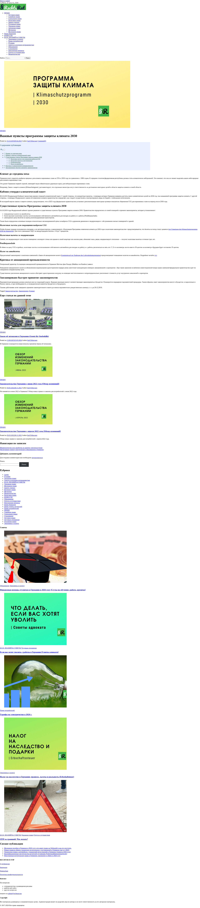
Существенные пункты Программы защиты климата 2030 (24, 157)
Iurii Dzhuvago (32, 141)
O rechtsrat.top (5, 864)
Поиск (2, 461)
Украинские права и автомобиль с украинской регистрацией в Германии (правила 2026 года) (37, 852)
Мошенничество (14, 54)
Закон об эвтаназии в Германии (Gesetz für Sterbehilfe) (24, 336)
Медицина (12, 30)
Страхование (13, 49)
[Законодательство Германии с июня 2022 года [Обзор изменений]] (100, 361)
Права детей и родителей (13, 506)
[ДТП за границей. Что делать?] (100, 806)
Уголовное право (14, 24)
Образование (13, 47)
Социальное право (15, 19)
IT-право (11, 43)
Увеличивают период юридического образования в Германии (22, 450)
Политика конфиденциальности (11, 874)
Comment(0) (42, 141)
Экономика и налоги (15, 39)
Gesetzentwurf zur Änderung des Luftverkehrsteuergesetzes (81, 255)
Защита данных (13, 22)
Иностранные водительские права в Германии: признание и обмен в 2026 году (32, 856)
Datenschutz (4, 871)
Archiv (6, 475)
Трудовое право (13, 15)
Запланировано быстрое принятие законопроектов (21, 167)
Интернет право (10, 490)
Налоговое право (14, 20)
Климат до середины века (14, 153)
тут (156, 255)
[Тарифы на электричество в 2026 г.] (100, 681)
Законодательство (11, 291)
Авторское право (14, 28)
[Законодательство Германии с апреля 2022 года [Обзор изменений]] (100, 409)
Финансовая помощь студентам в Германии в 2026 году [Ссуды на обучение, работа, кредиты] (42, 590)
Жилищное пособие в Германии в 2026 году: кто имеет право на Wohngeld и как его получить (37, 848)
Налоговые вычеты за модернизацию (21, 160)
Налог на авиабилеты (17, 164)
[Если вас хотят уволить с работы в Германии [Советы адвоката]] (100, 619)
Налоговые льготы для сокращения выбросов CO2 (25, 159)
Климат (32, 291)
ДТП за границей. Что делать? (14, 839)
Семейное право (14, 17)
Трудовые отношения (11, 520)
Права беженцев (10, 34)
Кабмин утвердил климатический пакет (18, 155)
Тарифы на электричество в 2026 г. (16, 714)
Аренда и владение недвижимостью (21, 45)
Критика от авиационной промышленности (19, 166)
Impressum (3, 867)
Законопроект (23, 291)
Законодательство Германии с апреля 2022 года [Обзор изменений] (30, 431)
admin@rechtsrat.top (15, 893)
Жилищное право (14, 32)
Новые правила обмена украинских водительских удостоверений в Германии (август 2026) (36, 850)
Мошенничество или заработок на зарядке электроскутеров (21, 448)
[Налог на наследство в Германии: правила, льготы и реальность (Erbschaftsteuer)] (100, 744)
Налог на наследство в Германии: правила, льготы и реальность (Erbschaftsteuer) (37, 777)
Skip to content (5, 1)
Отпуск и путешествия (16, 52)
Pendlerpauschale (16, 162)
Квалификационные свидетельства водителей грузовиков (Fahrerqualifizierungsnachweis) (35, 854)
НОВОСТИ (8, 35)
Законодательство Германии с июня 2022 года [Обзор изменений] (29, 384)
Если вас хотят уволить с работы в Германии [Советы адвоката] (29, 652)
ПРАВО (7, 13)
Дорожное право (14, 26)
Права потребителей (15, 41)
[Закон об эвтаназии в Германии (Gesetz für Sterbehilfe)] (100, 314)
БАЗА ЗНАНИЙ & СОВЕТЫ (14, 37)
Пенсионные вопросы (16, 50)
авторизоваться (37, 458)
